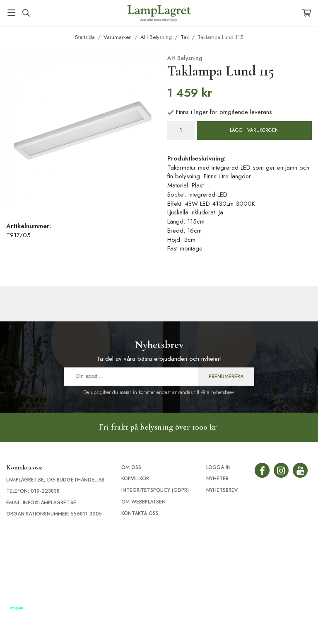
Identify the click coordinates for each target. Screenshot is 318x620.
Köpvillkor (135, 478)
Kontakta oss (140, 513)
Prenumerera (226, 376)
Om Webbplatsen (143, 502)
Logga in (218, 467)
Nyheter (217, 478)
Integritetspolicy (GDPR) (155, 490)
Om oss (131, 467)
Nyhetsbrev (222, 490)
